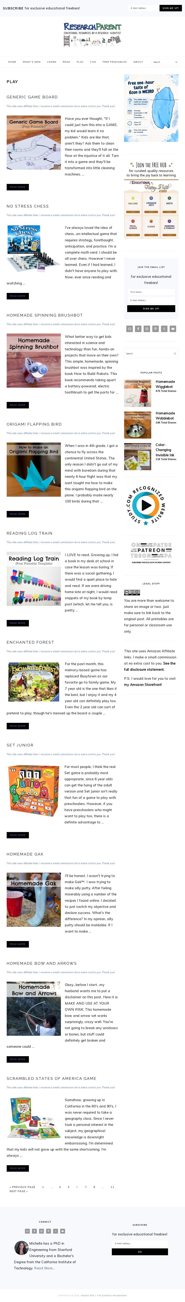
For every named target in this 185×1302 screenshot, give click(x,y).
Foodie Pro (87, 1296)
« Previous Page (22, 1187)
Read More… (44, 1268)
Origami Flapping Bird (34, 424)
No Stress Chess (28, 206)
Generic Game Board (32, 97)
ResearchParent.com (92, 35)
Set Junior (20, 745)
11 (112, 1187)
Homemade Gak (25, 854)
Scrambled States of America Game (52, 1078)
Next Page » (19, 1191)
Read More (18, 187)
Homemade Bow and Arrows (42, 963)
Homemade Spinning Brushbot (45, 315)
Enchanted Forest (30, 642)
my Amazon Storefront (142, 684)
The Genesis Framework (112, 1296)
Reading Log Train (30, 533)
